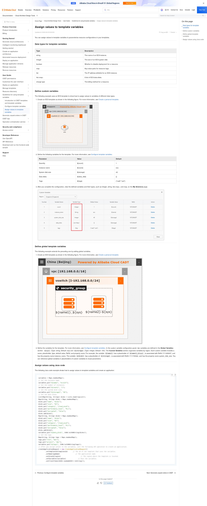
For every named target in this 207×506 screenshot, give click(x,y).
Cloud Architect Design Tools (25, 15)
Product (173, 32)
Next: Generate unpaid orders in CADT (160, 473)
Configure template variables (101, 154)
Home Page (38, 21)
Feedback (109, 483)
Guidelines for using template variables (83, 21)
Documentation (8, 15)
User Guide (66, 21)
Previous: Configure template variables (50, 473)
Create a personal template (108, 99)
